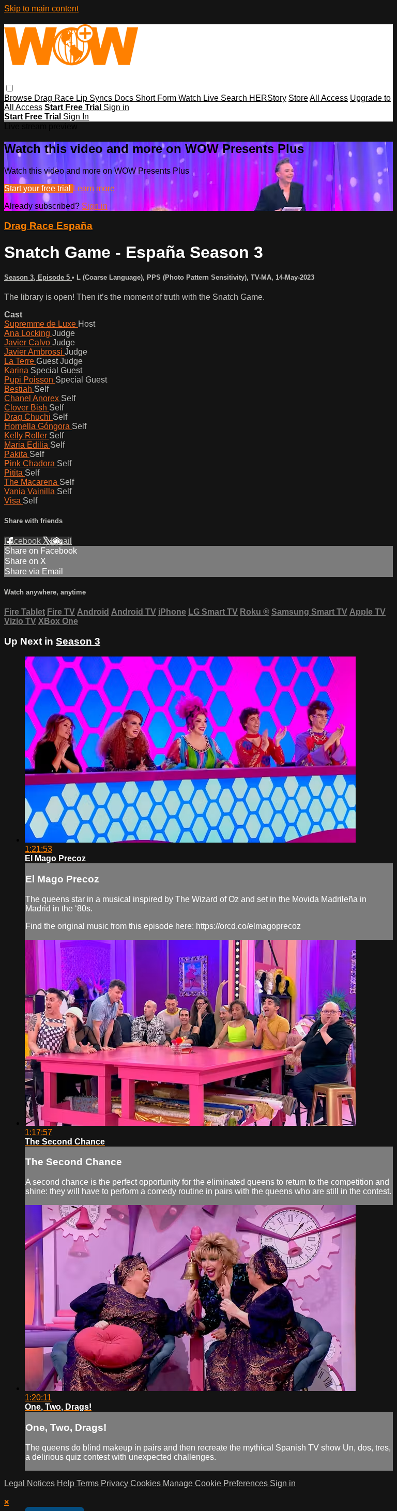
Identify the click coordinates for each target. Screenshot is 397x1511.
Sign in (116, 107)
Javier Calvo (28, 342)
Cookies (146, 1483)
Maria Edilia (27, 444)
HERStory (267, 98)
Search (235, 98)
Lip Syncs (95, 98)
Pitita (14, 472)
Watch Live (199, 98)
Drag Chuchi (28, 417)
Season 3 (78, 641)
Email (61, 541)
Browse (19, 98)
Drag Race (55, 98)
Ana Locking (28, 333)
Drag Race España (48, 225)
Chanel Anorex (32, 398)
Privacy (115, 1483)
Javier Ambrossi (34, 351)
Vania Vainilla (30, 491)
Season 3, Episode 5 (38, 277)
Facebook (23, 541)
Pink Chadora (30, 463)
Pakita (16, 454)
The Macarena (31, 482)
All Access (329, 98)
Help (67, 1483)
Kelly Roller (26, 435)
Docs (124, 98)
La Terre (20, 361)
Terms (89, 1483)
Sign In (76, 116)
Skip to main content (41, 8)
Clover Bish (26, 407)
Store (298, 98)
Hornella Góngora (38, 426)
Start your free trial (38, 188)
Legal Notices (29, 1483)
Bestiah (19, 389)
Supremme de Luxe (41, 323)
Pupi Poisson (29, 379)
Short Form (156, 98)
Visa (13, 500)
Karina (17, 370)
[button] (9, 88)
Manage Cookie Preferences (216, 1483)
